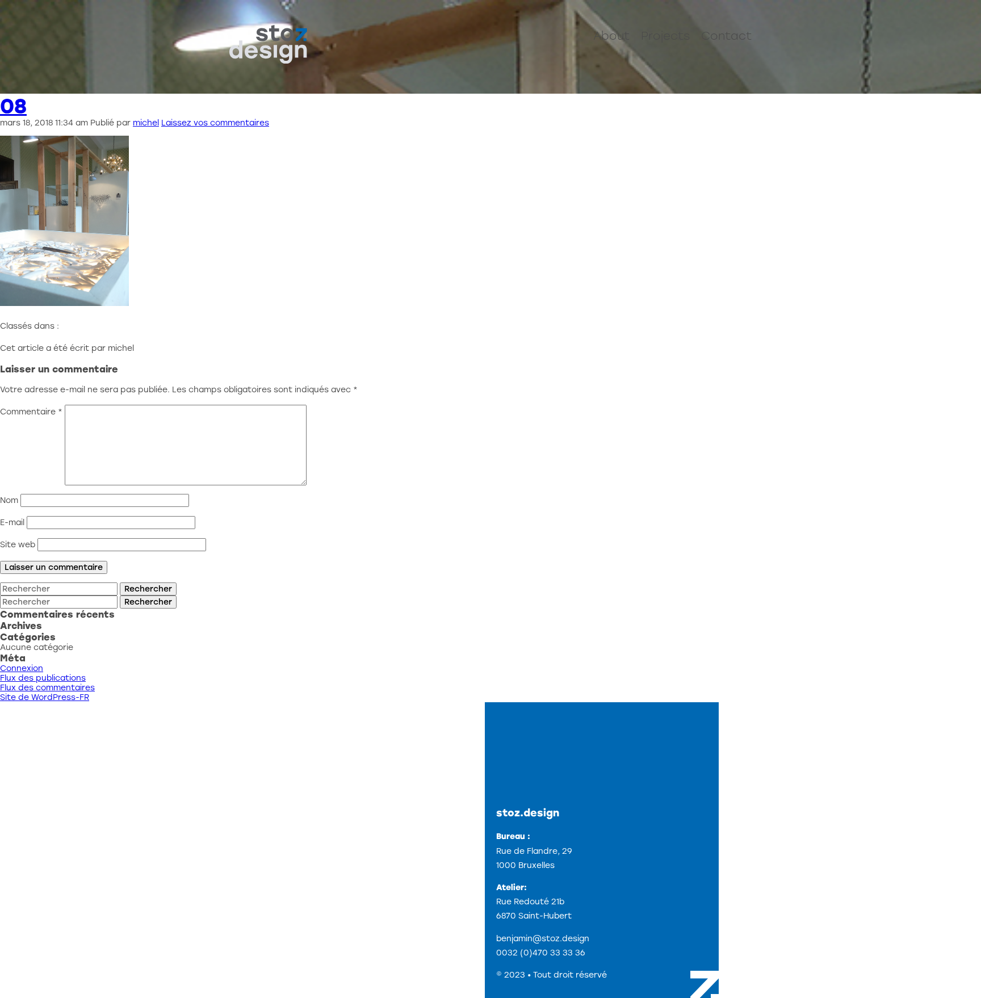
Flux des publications (43, 678)
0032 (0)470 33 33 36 (540, 953)
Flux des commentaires (47, 688)
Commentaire (31, 412)
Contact (726, 36)
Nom (9, 500)
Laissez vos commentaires (215, 123)
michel (146, 123)
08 (13, 106)
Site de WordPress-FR (44, 697)
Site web (17, 545)
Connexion (21, 668)
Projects (665, 36)
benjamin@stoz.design (542, 939)
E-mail (12, 522)
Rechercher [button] (148, 589)
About (611, 36)
